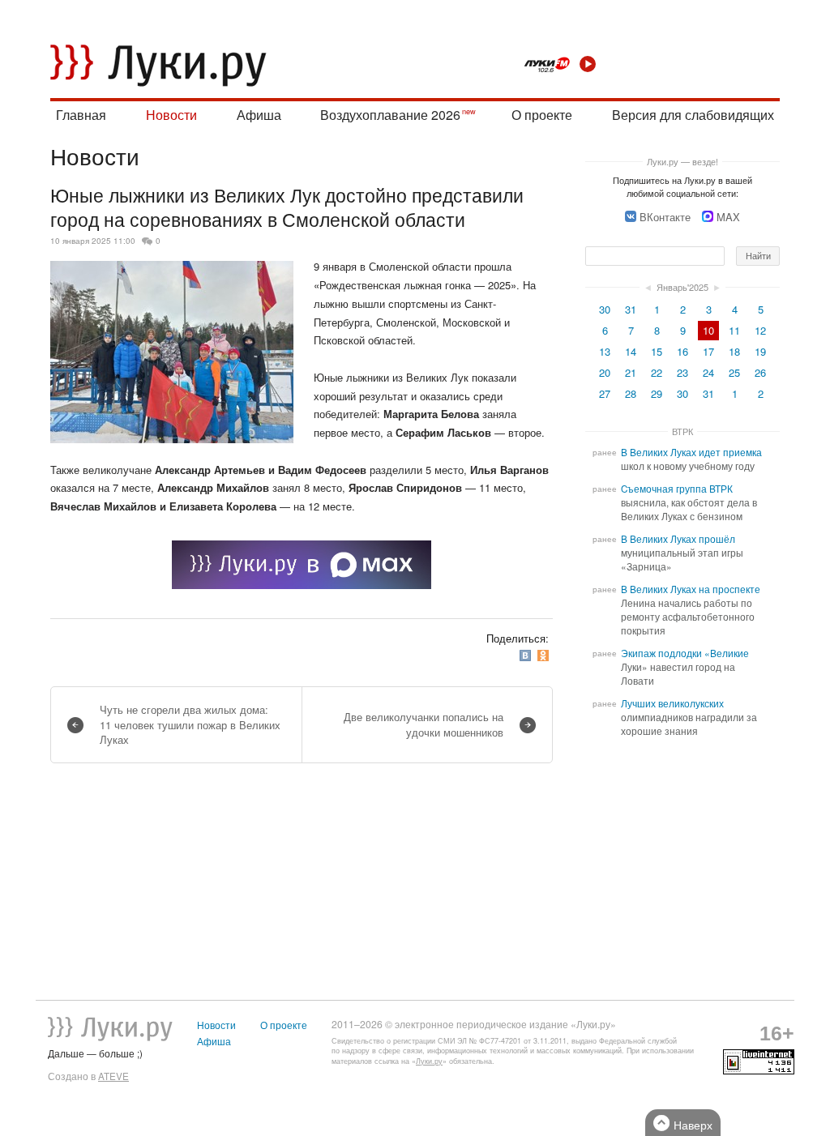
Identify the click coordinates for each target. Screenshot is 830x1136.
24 (708, 372)
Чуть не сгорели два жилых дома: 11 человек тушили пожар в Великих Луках (190, 724)
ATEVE (113, 1076)
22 (656, 372)
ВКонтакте (665, 216)
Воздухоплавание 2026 (390, 114)
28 (630, 393)
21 (630, 372)
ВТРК (682, 431)
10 (708, 330)
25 (734, 372)
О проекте (541, 114)
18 (734, 351)
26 (760, 372)
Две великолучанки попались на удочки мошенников (423, 724)
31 (630, 309)
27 (604, 393)
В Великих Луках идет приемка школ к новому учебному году (691, 459)
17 (708, 351)
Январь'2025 (682, 286)
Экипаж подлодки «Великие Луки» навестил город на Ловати (685, 667)
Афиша (259, 114)
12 (760, 330)
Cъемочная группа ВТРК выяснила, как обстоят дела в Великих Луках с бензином (689, 502)
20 (604, 372)
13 (604, 351)
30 (604, 309)
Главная (81, 114)
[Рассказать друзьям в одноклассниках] (544, 656)
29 (656, 393)
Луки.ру (429, 1061)
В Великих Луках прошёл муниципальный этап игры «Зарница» (682, 552)
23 (682, 372)
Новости (171, 114)
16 (682, 351)
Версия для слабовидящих (693, 114)
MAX (728, 216)
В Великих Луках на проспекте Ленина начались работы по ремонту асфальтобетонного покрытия (690, 610)
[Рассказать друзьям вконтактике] (527, 656)
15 (656, 351)
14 (630, 351)
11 (734, 330)
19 (760, 351)
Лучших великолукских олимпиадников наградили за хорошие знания (689, 717)
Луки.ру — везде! (682, 161)
